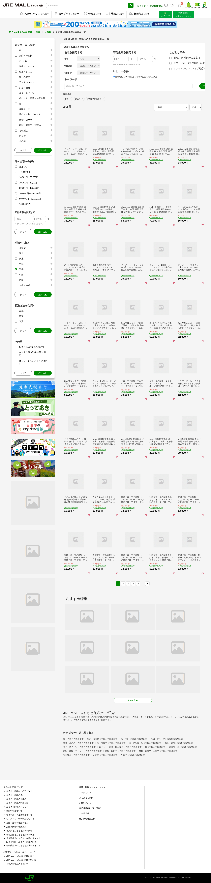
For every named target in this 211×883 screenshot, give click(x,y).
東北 (21, 253)
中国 (21, 275)
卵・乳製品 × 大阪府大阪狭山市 (111, 743)
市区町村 (68, 73)
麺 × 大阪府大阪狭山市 (155, 747)
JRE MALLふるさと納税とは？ (20, 856)
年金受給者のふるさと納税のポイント (23, 845)
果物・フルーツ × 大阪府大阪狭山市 (167, 739)
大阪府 (48, 32)
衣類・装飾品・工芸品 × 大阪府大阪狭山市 (158, 751)
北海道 (22, 248)
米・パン (23, 61)
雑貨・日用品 (25, 120)
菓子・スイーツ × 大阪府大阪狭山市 (79, 747)
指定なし (23, 166)
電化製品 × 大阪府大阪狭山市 (76, 755)
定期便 (22, 136)
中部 (21, 264)
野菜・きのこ (25, 71)
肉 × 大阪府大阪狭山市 (73, 739)
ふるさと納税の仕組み (16, 799)
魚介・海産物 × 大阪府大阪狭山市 (102, 739)
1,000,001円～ (26, 204)
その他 (22, 141)
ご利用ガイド (85, 792)
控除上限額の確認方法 (16, 826)
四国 (21, 280)
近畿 (38, 32)
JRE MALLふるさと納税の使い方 (21, 860)
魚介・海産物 (25, 55)
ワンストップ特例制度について (20, 819)
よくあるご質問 (86, 798)
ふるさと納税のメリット (17, 807)
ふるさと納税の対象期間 (17, 803)
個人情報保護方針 (87, 819)
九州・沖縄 (24, 285)
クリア (23, 150)
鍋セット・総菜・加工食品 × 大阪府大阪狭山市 (120, 747)
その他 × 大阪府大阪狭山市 (133, 755)
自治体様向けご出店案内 (90, 808)
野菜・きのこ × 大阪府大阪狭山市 (78, 743)
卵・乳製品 (24, 77)
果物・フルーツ (26, 66)
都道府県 (68, 66)
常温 (21, 321)
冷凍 (21, 316)
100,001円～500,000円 (30, 193)
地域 (66, 58)
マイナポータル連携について (19, 815)
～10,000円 (24, 172)
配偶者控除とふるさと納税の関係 (21, 842)
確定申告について (14, 811)
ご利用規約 (84, 813)
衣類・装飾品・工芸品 (30, 125)
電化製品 (23, 130)
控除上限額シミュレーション (92, 787)
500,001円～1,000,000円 (30, 198)
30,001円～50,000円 (28, 182)
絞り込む (42, 150)
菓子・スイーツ (26, 93)
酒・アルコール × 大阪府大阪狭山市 (145, 743)
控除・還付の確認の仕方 (17, 823)
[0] (179, 5)
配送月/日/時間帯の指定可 (31, 347)
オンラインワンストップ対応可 (190, 68)
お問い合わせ (85, 803)
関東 (21, 258)
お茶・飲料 (24, 87)
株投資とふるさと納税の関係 (19, 830)
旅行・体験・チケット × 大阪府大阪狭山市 (82, 751)
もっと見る (133, 700)
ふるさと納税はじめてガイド (19, 791)
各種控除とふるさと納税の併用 (20, 834)
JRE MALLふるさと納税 (20, 32)
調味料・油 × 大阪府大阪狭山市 (183, 747)
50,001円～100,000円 (29, 188)
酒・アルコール (26, 82)
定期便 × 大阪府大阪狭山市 (105, 755)
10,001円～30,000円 (28, 177)
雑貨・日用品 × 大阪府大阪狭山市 (120, 751)
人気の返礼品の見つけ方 (17, 864)
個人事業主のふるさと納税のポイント (23, 838)
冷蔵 (21, 311)
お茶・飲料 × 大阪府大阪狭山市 (179, 743)
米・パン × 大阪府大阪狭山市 (134, 739)
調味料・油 (24, 109)
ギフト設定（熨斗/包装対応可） (190, 63)
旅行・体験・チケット (30, 114)
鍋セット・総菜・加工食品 (32, 98)
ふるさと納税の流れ (15, 795)
